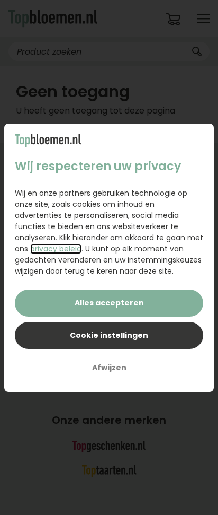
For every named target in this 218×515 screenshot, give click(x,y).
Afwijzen (109, 367)
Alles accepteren (109, 303)
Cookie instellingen (109, 335)
